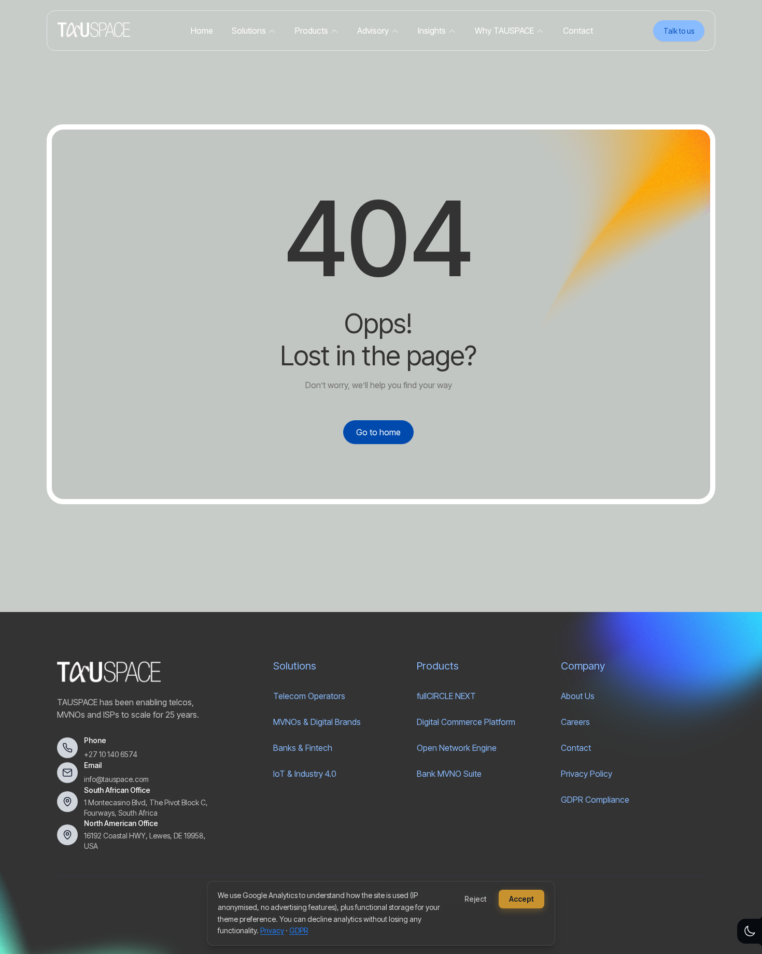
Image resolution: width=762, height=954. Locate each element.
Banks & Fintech (302, 748)
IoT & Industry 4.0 (304, 773)
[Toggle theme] (749, 931)
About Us (578, 696)
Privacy (272, 930)
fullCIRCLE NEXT (446, 696)
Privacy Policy (586, 773)
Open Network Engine (457, 748)
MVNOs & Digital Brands (317, 722)
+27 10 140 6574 (110, 754)
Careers (575, 722)
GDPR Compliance (595, 799)
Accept (521, 898)
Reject (475, 898)
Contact (576, 748)
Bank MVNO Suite (449, 773)
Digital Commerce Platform (466, 722)
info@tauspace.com (116, 779)
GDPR (298, 930)
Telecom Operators (309, 696)
